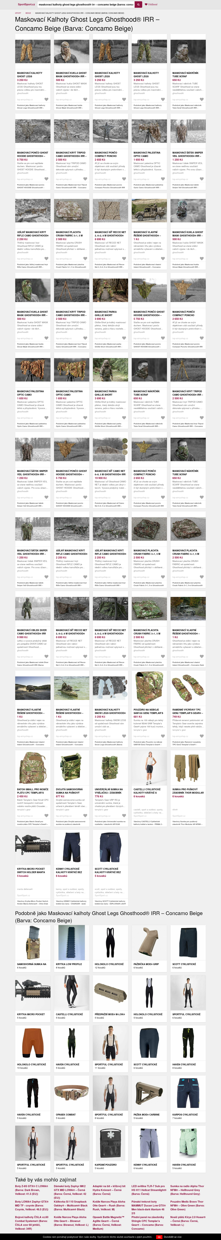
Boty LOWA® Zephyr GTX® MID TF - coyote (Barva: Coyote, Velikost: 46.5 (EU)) (32, 1205)
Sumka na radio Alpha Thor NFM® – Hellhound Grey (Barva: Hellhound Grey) (187, 1190)
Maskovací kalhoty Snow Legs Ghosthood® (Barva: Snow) (110, 713)
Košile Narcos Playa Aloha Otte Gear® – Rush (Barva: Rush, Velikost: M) (109, 1205)
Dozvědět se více (173, 1236)
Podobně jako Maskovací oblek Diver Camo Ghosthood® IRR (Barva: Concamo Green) (32, 665)
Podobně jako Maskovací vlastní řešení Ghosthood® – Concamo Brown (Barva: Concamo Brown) (31, 744)
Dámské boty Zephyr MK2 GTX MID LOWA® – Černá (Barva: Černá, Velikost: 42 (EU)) (70, 1192)
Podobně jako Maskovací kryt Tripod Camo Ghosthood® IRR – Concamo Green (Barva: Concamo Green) (187, 426)
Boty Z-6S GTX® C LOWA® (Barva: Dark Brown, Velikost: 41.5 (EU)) (31, 1190)
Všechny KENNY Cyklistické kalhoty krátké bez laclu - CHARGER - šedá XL (71, 904)
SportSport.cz (26, 4)
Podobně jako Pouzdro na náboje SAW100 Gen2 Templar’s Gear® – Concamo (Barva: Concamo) (148, 744)
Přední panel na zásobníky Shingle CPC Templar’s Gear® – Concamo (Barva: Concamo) (148, 1222)
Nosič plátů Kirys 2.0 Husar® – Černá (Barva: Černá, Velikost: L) (188, 1221)
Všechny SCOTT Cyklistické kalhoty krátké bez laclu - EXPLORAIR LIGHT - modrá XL (110, 904)
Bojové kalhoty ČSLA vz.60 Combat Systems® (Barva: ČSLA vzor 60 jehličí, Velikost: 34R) (31, 1222)
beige (28, 13)
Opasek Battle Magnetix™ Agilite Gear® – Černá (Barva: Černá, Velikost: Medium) (108, 1222)
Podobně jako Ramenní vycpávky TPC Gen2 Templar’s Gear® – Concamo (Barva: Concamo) (186, 744)
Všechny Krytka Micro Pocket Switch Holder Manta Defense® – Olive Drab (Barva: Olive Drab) (32, 904)
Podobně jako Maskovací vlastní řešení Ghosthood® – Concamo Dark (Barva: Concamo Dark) (188, 665)
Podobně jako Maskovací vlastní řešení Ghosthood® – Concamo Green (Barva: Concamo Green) (69, 744)
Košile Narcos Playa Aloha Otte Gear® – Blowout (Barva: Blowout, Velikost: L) (71, 1221)
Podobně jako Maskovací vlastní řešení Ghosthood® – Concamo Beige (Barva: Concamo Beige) (147, 267)
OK (159, 1237)
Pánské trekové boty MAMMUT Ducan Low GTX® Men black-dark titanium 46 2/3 (149, 1207)
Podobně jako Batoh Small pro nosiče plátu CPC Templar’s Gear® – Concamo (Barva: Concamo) (32, 824)
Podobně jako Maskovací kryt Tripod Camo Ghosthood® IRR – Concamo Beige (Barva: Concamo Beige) (71, 187)
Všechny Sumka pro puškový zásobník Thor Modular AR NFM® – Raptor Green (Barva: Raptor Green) (187, 824)
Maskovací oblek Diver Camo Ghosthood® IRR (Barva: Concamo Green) (33, 633)
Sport (18, 13)
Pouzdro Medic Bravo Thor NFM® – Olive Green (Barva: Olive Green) (187, 1205)
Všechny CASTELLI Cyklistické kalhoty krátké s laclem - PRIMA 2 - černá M (148, 824)
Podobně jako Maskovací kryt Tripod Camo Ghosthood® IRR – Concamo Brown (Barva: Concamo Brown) (71, 346)
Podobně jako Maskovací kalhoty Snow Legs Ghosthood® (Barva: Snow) (109, 744)
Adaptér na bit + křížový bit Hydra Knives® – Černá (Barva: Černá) (109, 1190)
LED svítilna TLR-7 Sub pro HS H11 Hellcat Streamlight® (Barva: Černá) (149, 1190)
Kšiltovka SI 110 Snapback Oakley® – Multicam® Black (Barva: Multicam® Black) (71, 1205)
